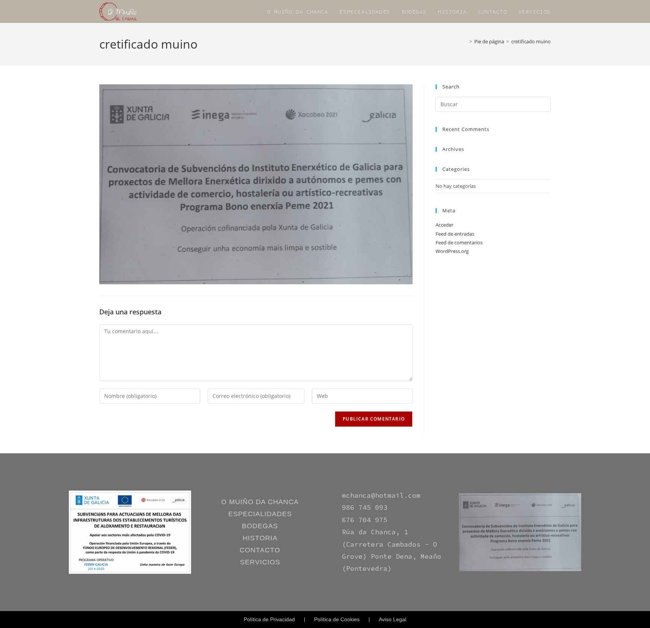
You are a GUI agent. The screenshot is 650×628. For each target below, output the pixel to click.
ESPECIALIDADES (260, 514)
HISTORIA (260, 538)
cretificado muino (531, 41)
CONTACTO (260, 550)
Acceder (444, 224)
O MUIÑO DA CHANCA (260, 502)
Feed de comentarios (459, 242)
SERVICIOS (260, 562)
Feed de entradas (455, 233)
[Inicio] (465, 41)
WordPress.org (452, 251)
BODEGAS (260, 526)
